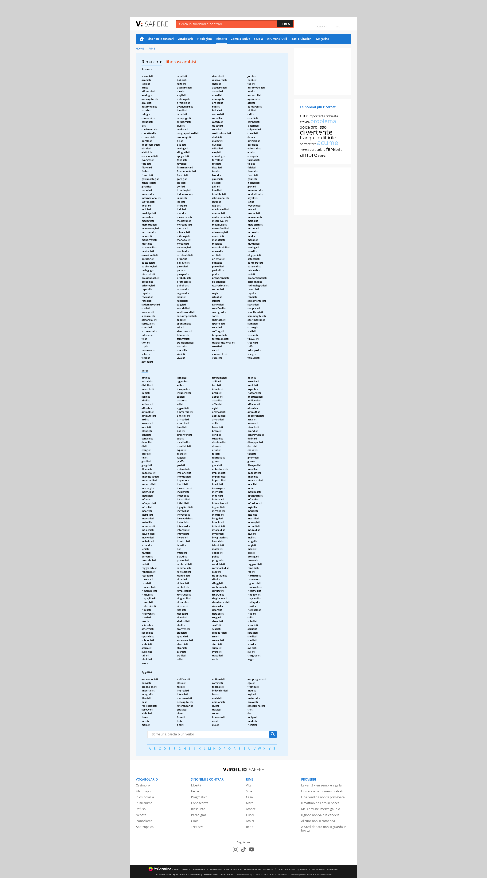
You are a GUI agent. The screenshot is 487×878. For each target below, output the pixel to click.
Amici (250, 821)
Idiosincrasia (145, 797)
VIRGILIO (186, 869)
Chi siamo (160, 874)
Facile (195, 791)
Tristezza (197, 827)
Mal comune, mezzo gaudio (320, 809)
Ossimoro (143, 785)
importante (317, 116)
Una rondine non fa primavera (323, 797)
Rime (152, 48)
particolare (317, 150)
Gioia (194, 821)
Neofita (141, 815)
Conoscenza (199, 803)
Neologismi (204, 39)
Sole (249, 791)
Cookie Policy (195, 874)
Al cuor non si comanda (318, 821)
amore (308, 154)
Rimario (221, 39)
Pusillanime (144, 803)
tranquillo (310, 137)
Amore (251, 809)
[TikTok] (243, 849)
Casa (249, 797)
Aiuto (230, 874)
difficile (328, 138)
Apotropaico (145, 827)
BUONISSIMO (318, 869)
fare (330, 149)
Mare (249, 803)
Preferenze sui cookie (214, 874)
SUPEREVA (332, 869)
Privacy (183, 874)
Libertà (196, 785)
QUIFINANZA (303, 869)
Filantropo (143, 791)
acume (327, 142)
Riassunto (198, 809)
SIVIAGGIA (290, 869)
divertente (316, 132)
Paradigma (199, 815)
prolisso (318, 127)
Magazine (322, 39)
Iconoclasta (144, 821)
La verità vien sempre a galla (321, 785)
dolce (305, 127)
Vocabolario (185, 39)
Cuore (250, 815)
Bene (249, 827)
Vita (248, 785)
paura (321, 155)
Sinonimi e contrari (161, 39)
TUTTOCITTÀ (269, 869)
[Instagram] (236, 849)
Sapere (157, 24)
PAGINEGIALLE (200, 869)
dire (304, 115)
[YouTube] (251, 849)
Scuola (258, 39)
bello (338, 150)
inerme (304, 150)
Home (142, 39)
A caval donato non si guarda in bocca (323, 829)
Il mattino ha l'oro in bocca (320, 803)
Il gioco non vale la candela (320, 815)
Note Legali (172, 874)
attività (305, 122)
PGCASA (237, 869)
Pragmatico (199, 797)
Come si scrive (240, 39)
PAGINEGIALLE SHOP (221, 869)
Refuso (141, 809)
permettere (308, 144)
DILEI (280, 869)
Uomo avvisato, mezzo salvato (322, 791)
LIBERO (176, 869)
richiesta (332, 116)
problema (323, 121)
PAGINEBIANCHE (252, 869)
